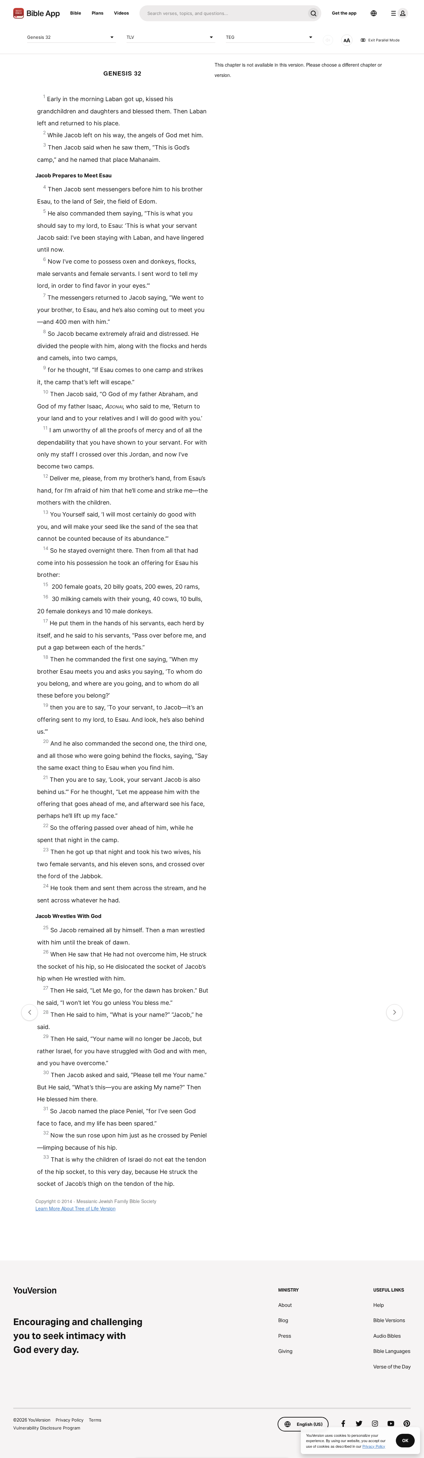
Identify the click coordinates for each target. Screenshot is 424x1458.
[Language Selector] (373, 13)
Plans (97, 13)
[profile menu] (398, 13)
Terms (95, 1420)
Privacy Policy (69, 1420)
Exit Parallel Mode (383, 40)
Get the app (344, 13)
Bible (75, 13)
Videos (121, 13)
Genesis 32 (39, 36)
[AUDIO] (328, 40)
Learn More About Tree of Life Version (75, 1208)
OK (405, 1440)
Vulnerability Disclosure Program (46, 1427)
